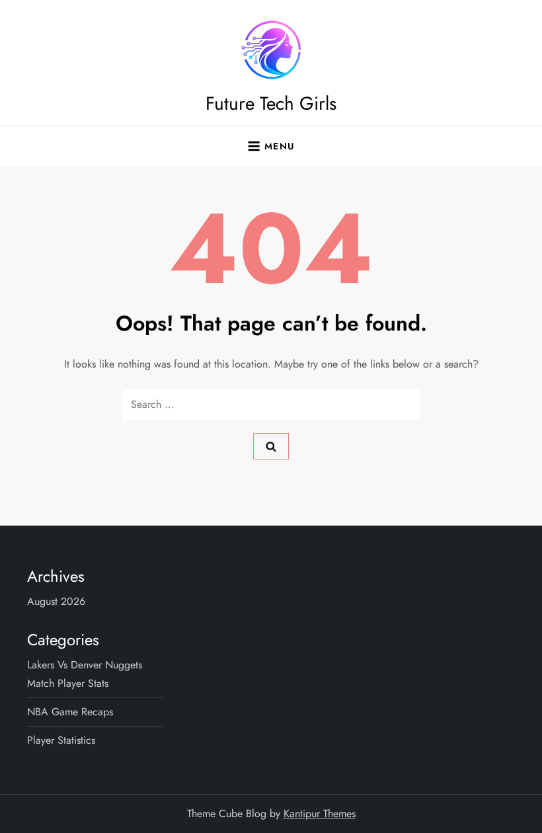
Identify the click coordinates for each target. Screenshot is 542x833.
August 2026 (56, 601)
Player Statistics (61, 740)
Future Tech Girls (271, 103)
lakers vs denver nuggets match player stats (84, 674)
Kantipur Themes (320, 813)
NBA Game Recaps (70, 711)
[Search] (271, 446)
